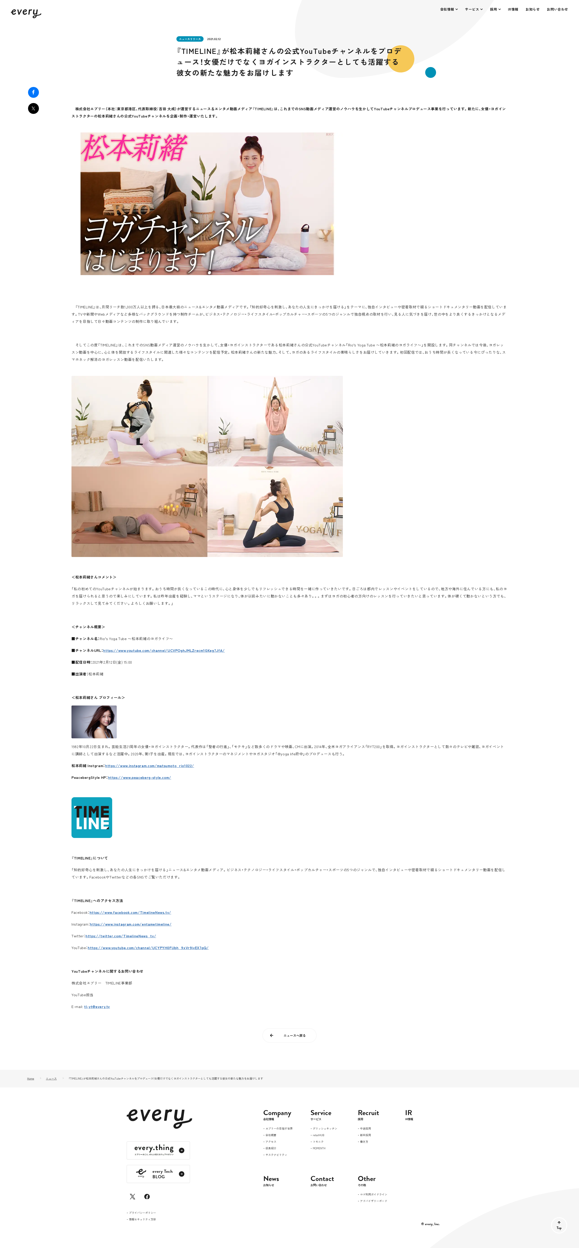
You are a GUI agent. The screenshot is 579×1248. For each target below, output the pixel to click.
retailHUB (318, 1135)
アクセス (271, 1141)
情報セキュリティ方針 (142, 1219)
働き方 (364, 1141)
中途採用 (365, 1128)
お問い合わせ (557, 9)
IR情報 (513, 9)
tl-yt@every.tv (97, 1006)
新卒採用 (365, 1135)
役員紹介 (271, 1148)
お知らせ (533, 9)
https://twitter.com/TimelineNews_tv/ (120, 935)
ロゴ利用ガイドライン (373, 1194)
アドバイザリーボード (373, 1201)
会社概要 (271, 1135)
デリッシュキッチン (325, 1128)
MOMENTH (319, 1148)
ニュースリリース (190, 39)
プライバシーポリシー (142, 1212)
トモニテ (318, 1141)
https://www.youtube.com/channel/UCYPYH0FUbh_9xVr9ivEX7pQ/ (148, 947)
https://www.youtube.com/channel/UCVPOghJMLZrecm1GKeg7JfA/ (164, 650)
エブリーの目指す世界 (279, 1128)
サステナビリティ (276, 1155)
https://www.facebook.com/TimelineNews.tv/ (130, 912)
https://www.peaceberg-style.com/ (139, 777)
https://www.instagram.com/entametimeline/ (130, 924)
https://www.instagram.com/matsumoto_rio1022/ (149, 765)
